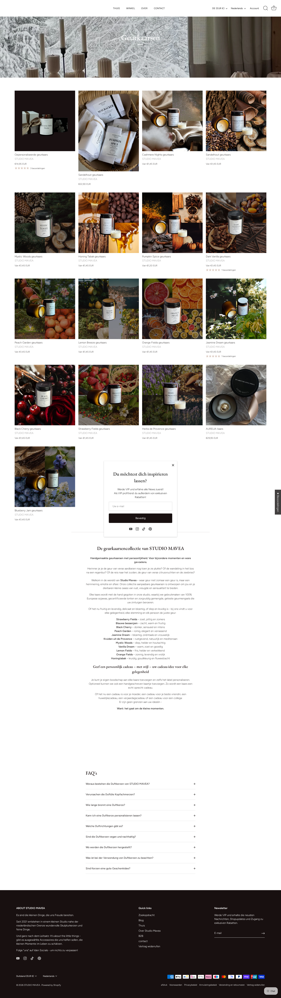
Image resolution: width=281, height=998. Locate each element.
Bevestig (140, 518)
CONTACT (159, 8)
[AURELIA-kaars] (236, 395)
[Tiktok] (143, 528)
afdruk (164, 985)
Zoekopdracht (147, 915)
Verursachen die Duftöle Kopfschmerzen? (110, 794)
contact (143, 941)
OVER (144, 8)
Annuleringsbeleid (208, 985)
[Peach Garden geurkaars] (45, 309)
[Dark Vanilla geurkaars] (236, 222)
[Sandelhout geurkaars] (108, 131)
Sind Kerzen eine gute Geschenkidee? (108, 868)
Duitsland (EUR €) (25, 976)
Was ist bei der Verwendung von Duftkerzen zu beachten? (119, 857)
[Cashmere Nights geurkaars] (172, 121)
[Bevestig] (263, 933)
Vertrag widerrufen (149, 946)
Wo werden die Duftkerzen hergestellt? (109, 847)
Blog (141, 920)
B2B (141, 935)
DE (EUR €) (218, 8)
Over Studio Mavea (150, 930)
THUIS (116, 8)
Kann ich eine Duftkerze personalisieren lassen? (113, 815)
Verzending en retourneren (232, 985)
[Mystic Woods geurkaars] (45, 222)
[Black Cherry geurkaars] (45, 395)
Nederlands (237, 8)
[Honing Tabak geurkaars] (108, 222)
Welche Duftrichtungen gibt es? (104, 826)
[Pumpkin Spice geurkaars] (172, 222)
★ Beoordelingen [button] (278, 502)
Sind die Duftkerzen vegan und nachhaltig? (111, 836)
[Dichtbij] (173, 465)
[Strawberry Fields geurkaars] (108, 395)
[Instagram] (137, 528)
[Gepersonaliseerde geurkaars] (45, 121)
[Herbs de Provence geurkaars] (172, 395)
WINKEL (130, 8)
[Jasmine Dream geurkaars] (236, 309)
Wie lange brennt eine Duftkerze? (105, 805)
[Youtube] (130, 528)
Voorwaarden (175, 985)
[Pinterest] (150, 528)
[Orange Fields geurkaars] (172, 309)
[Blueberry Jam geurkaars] (45, 476)
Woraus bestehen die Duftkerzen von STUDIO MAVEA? (118, 783)
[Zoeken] (265, 8)
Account (254, 8)
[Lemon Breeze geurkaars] (108, 309)
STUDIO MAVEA (32, 985)
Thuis (142, 925)
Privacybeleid (190, 985)
